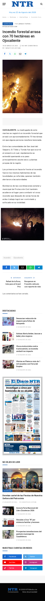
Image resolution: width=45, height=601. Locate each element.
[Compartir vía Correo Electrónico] (20, 53)
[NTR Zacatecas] (22, 4)
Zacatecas (7, 490)
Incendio (7, 258)
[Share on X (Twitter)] (10, 53)
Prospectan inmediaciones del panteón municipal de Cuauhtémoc (29, 534)
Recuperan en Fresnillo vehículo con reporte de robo (32, 284)
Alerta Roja (8, 24)
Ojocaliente (18, 258)
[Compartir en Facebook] (4, 53)
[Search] (41, 4)
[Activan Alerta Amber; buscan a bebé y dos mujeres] (8, 336)
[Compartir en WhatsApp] (15, 53)
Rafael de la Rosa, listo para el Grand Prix (13, 284)
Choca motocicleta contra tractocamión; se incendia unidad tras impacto (27, 348)
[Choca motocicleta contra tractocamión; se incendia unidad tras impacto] (8, 349)
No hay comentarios (30, 46)
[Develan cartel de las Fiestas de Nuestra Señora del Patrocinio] (22, 480)
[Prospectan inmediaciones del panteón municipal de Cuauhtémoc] (8, 534)
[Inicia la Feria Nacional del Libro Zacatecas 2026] (8, 510)
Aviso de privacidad (29, 592)
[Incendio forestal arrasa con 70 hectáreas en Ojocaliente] (22, 113)
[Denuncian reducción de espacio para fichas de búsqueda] (8, 321)
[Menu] (4, 4)
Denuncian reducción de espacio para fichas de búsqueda (26, 320)
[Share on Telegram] (25, 53)
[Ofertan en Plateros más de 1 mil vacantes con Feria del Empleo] (8, 364)
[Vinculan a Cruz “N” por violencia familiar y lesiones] (8, 522)
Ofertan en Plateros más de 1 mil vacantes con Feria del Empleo (28, 363)
